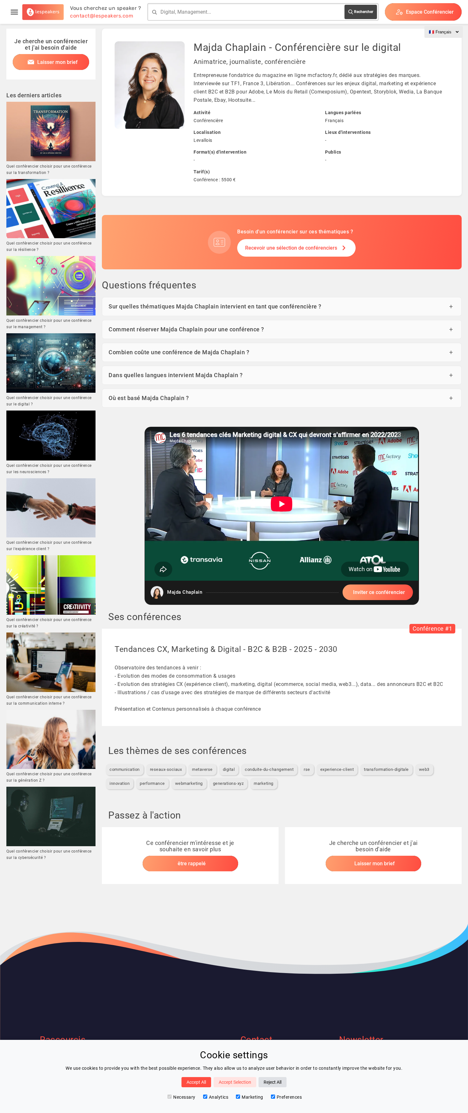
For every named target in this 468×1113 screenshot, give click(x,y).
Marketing (252, 1097)
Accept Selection (235, 1082)
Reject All (272, 1082)
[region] (282, 516)
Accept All (196, 1082)
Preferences (289, 1097)
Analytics (219, 1097)
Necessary (184, 1097)
